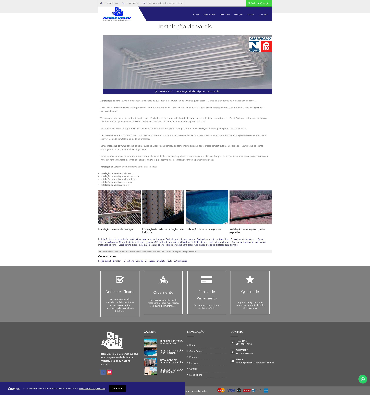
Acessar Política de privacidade (92, 388)
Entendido (117, 388)
